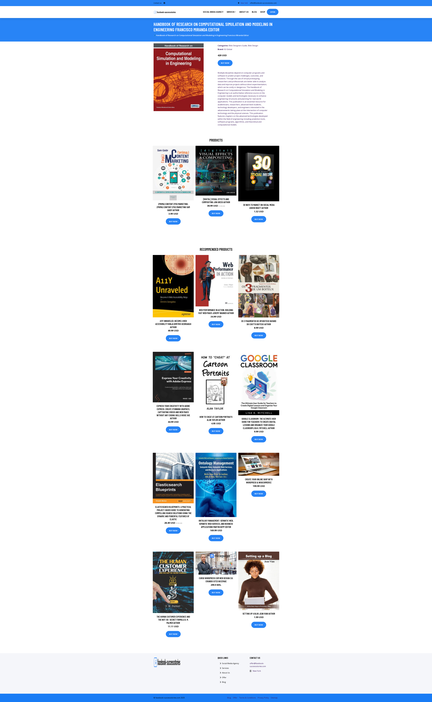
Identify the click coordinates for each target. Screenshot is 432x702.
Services (225, 668)
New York (244, 3)
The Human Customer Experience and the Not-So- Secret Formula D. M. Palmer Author (173, 619)
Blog (254, 12)
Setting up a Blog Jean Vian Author (259, 613)
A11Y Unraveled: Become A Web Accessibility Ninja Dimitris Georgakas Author (173, 323)
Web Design (253, 45)
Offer (272, 12)
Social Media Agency (213, 12)
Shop (262, 12)
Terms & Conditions (247, 697)
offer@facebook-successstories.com (263, 3)
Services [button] (231, 12)
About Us (244, 12)
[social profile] (164, 3)
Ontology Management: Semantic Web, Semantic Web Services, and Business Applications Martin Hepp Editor (216, 523)
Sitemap (274, 697)
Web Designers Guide (238, 45)
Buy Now (225, 63)
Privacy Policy (263, 697)
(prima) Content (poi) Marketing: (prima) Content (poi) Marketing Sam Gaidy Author (173, 207)
